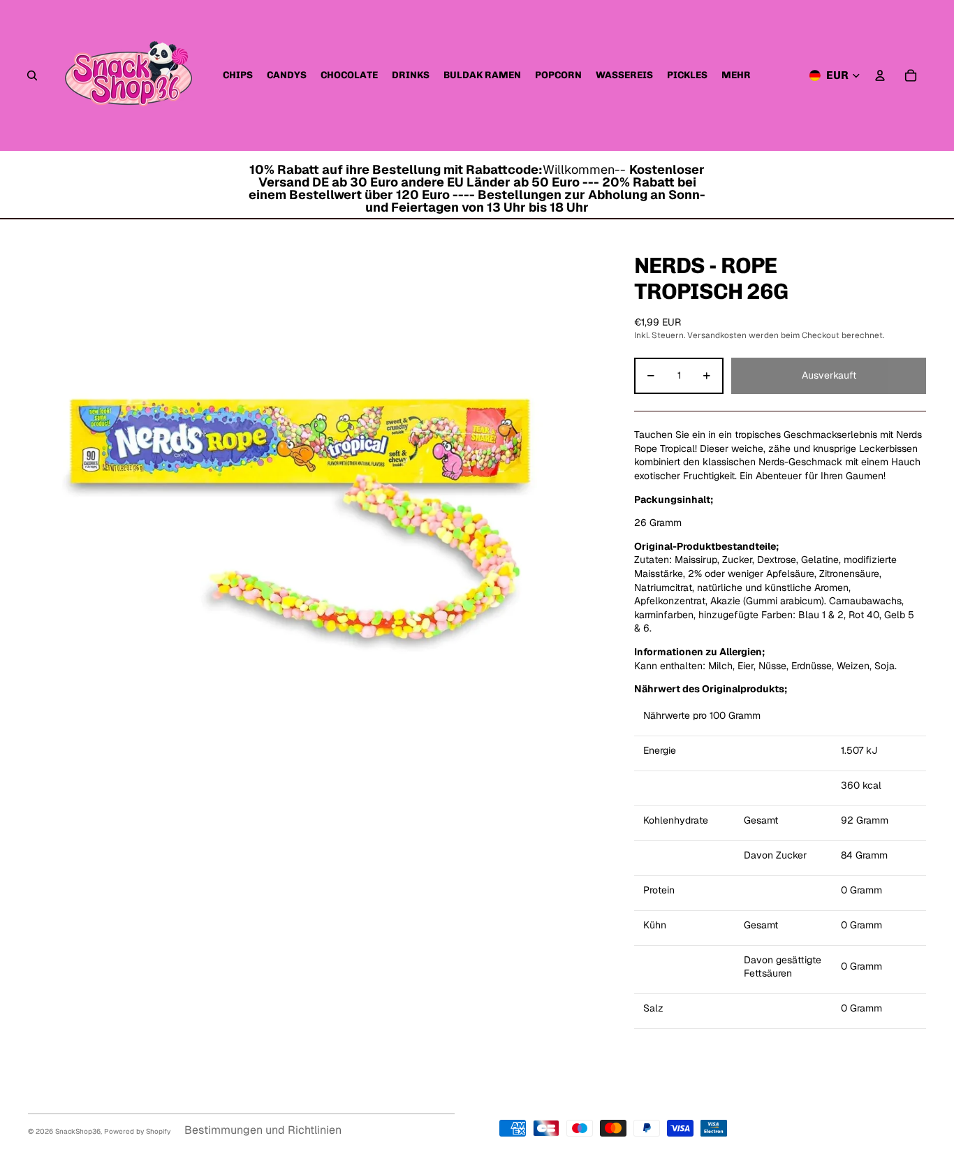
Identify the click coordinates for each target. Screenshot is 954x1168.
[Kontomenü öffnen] (880, 75)
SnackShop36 (78, 1131)
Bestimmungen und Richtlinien (263, 1130)
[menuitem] (736, 75)
